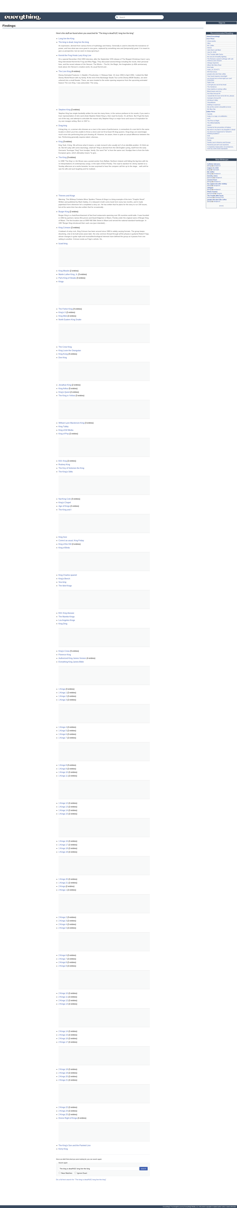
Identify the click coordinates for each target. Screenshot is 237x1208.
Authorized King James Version (72, 658)
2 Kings (62, 886)
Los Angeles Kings (67, 620)
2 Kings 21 (63, 1080)
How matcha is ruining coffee (217, 89)
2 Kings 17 (63, 1042)
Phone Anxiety (212, 192)
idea (209, 185)
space (209, 125)
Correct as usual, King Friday (71, 540)
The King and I (65, 510)
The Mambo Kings (67, 617)
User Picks (210, 39)
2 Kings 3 (63, 921)
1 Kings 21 (63, 883)
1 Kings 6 (63, 734)
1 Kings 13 (63, 807)
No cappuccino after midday (217, 184)
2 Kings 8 (63, 962)
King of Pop (64, 434)
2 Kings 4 (63, 924)
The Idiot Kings (65, 586)
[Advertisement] (118, 6)
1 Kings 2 (63, 696)
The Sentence (212, 87)
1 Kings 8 (63, 765)
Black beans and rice (214, 91)
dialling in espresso (213, 105)
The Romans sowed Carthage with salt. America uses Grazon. (220, 60)
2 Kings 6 (63, 955)
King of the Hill (65, 544)
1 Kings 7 (63, 738)
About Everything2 (213, 36)
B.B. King (63, 461)
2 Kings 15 (63, 1035)
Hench (209, 48)
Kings (61, 281)
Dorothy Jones (212, 176)
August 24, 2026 (213, 168)
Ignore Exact (82, 1173)
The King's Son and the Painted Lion (75, 1145)
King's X (62, 312)
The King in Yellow (67, 395)
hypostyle (216, 170)
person (210, 177)
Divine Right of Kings (68, 1118)
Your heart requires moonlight (217, 76)
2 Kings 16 (63, 1038)
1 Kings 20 (63, 879)
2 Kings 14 (63, 1031)
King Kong (63, 354)
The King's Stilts (66, 472)
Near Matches (66, 1173)
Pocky (209, 140)
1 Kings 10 (63, 772)
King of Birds (64, 548)
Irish (208, 136)
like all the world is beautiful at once (219, 107)
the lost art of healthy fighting (216, 57)
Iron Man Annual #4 (213, 93)
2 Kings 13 (63, 1004)
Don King (63, 357)
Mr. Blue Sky (211, 109)
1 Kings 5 (63, 731)
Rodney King (64, 464)
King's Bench (64, 579)
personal (211, 193)
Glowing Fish (219, 197)
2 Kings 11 (63, 997)
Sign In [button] (222, 23)
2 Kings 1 (63, 890)
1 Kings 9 (63, 769)
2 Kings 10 (63, 993)
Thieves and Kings (67, 196)
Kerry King (63, 1149)
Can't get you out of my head (216, 85)
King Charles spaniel (68, 575)
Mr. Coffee (210, 45)
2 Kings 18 (63, 1069)
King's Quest (64, 392)
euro (208, 118)
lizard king (63, 243)
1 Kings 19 (63, 852)
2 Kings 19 (63, 1073)
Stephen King (64, 110)
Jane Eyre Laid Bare (214, 50)
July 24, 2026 (211, 52)
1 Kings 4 (63, 727)
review (210, 197)
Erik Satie (210, 67)
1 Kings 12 (63, 803)
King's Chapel (65, 502)
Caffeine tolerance (213, 164)
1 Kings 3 (63, 700)
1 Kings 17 (63, 845)
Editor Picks (211, 112)
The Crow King (65, 347)
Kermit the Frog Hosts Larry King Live (75, 55)
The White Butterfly (213, 123)
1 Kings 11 (63, 776)
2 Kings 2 (63, 917)
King (61, 141)
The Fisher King (66, 309)
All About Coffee (212, 100)
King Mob (63, 316)
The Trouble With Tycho (215, 54)
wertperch (217, 166)
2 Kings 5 (63, 928)
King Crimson (64, 228)
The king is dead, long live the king (74, 42)
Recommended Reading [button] (221, 33)
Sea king (62, 582)
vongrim (219, 193)
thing (209, 166)
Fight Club (210, 82)
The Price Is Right (213, 121)
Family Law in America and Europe (219, 142)
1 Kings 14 (63, 810)
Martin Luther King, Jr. (68, 274)
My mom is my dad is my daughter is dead (221, 129)
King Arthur (63, 388)
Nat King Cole (65, 499)
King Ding (63, 624)
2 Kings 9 (63, 966)
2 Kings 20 (63, 1076)
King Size (63, 537)
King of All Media (66, 430)
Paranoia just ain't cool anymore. (218, 145)
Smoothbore (211, 102)
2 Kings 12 (63, 1000)
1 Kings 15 (63, 814)
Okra (208, 43)
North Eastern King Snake (70, 319)
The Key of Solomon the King (71, 468)
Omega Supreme (213, 63)
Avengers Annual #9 (214, 98)
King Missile (64, 271)
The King (63, 157)
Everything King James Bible (71, 662)
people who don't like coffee (216, 74)
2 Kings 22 (63, 1107)
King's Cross (64, 651)
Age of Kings (64, 506)
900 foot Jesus (212, 72)
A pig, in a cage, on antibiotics (217, 116)
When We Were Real (214, 65)
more (221, 205)
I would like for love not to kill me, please (220, 96)
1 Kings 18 (63, 848)
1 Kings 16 (63, 841)
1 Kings (62, 689)
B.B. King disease (66, 613)
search (143, 1169)
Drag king (63, 126)
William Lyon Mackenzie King (71, 423)
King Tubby (64, 426)
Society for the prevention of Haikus (219, 127)
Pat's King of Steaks (67, 278)
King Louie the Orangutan (70, 350)
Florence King (65, 655)
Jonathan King (65, 385)
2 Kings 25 (63, 1114)
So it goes (210, 138)
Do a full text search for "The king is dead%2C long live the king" (81, 1180)
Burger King (64, 212)
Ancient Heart (212, 180)
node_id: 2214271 (213, 69)
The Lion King (65, 71)
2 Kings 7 (63, 959)
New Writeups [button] (221, 160)
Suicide (209, 114)
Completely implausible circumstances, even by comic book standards (220, 148)
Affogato (210, 188)
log (209, 170)
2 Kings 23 (63, 1111)
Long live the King (66, 39)
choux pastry (211, 41)
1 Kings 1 (63, 693)
